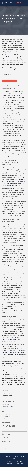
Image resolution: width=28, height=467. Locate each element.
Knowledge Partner (7, 57)
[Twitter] (6, 426)
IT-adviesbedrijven (8, 183)
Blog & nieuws (6, 434)
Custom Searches (6, 280)
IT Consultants (5, 418)
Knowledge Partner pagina (9, 339)
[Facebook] (10, 426)
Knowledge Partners (7, 414)
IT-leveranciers (22, 181)
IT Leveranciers (6, 416)
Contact (4, 448)
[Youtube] (13, 426)
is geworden (19, 95)
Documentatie (6, 437)
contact (11, 393)
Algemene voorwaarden (8, 462)
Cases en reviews (7, 441)
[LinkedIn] (3, 426)
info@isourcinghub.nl (7, 406)
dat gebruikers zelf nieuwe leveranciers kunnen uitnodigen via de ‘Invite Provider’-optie (13, 350)
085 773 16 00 (5, 404)
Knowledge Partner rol (8, 172)
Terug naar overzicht (10, 81)
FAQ (3, 444)
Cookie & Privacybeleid (19, 462)
